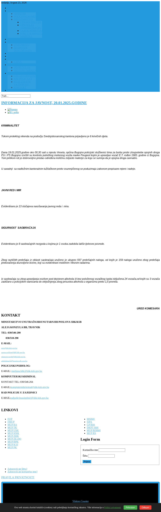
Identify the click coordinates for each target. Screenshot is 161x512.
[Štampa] (12, 109)
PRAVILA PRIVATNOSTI (17, 477)
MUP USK (13, 430)
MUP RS (91, 433)
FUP (10, 419)
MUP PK (12, 447)
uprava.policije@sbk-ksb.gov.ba (13, 352)
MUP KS (12, 424)
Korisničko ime (90, 450)
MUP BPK (13, 441)
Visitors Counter (80, 501)
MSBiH (91, 419)
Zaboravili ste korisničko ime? (22, 471)
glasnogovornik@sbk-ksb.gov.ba (13, 357)
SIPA (89, 422)
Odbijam (145, 507)
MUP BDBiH (94, 430)
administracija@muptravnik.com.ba (14, 361)
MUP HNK (13, 433)
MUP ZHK (13, 436)
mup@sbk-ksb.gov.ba (9, 348)
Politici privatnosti (112, 507)
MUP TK (12, 427)
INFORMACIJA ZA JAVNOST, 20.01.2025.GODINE (44, 103)
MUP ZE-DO (14, 439)
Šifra (85, 455)
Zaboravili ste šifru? (17, 469)
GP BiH (91, 424)
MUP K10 (13, 444)
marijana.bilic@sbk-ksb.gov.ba (26, 371)
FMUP (11, 422)
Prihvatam (130, 507)
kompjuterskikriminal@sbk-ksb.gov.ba (30, 387)
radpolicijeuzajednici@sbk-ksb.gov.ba (29, 398)
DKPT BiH (92, 427)
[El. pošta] (13, 112)
